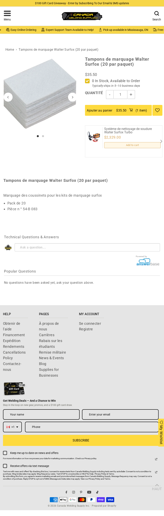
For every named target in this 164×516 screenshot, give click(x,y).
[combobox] (12, 427)
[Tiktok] (97, 492)
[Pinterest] (81, 492)
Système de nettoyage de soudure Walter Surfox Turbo (128, 130)
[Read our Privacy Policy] (156, 459)
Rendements (13, 346)
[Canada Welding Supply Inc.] (82, 16)
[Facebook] (66, 492)
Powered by (141, 256)
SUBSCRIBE (81, 440)
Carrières (46, 335)
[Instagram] (73, 492)
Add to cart (132, 145)
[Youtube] (89, 492)
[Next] (72, 97)
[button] (7, 16)
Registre (86, 329)
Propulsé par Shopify (104, 505)
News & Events (51, 358)
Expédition (12, 341)
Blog (42, 364)
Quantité (94, 93)
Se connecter (90, 323)
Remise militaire (52, 352)
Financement (14, 335)
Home (9, 49)
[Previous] (8, 97)
